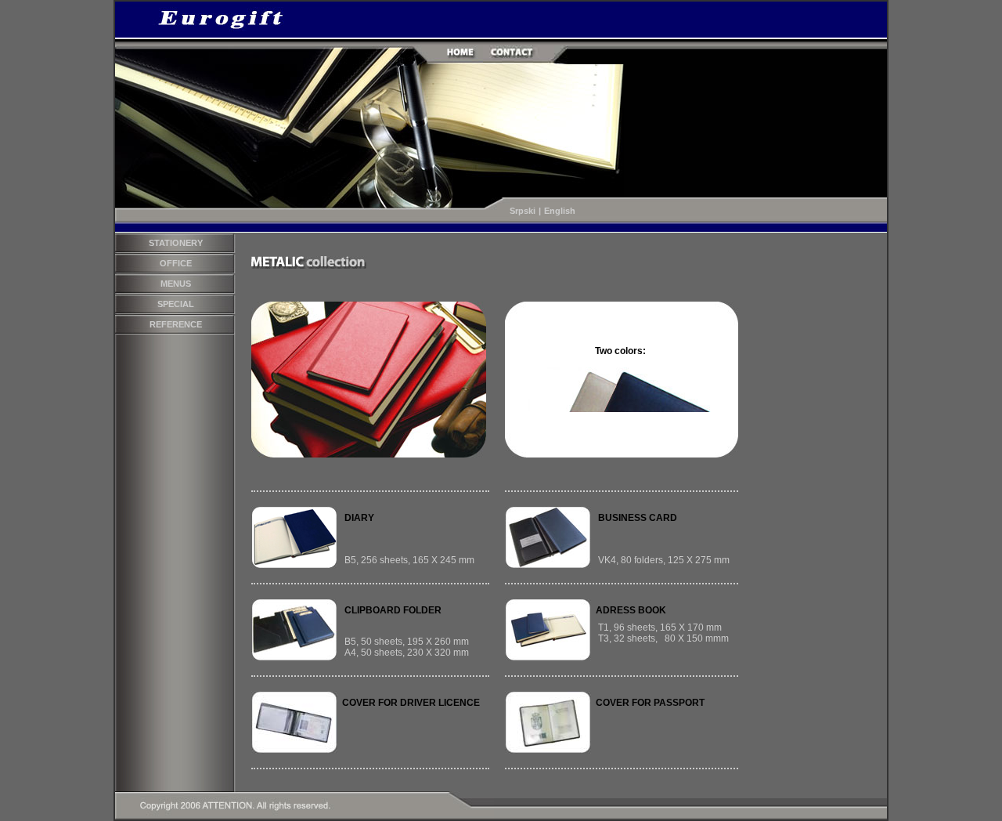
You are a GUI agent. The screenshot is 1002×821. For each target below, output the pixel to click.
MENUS (175, 283)
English (559, 210)
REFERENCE (176, 324)
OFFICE (176, 263)
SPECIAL (175, 304)
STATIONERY (176, 243)
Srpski (522, 210)
